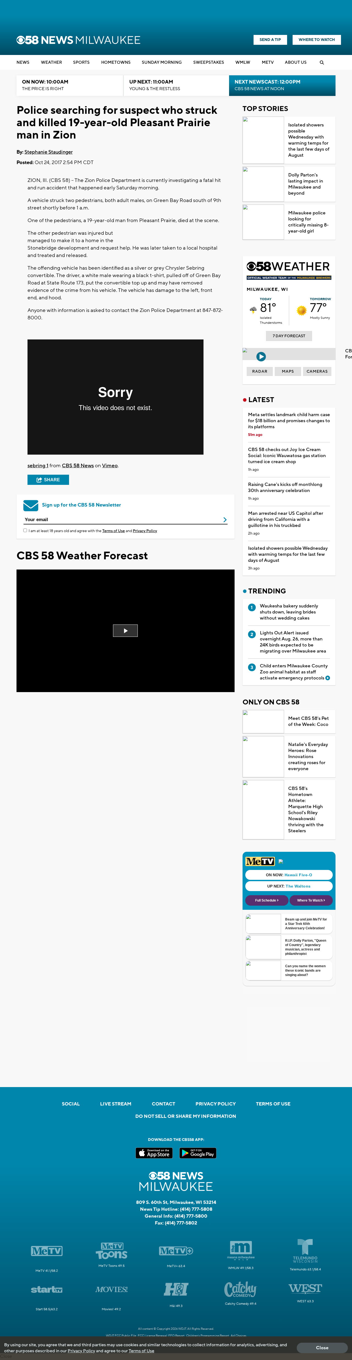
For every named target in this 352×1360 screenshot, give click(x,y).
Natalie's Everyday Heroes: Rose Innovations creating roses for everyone (308, 757)
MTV (268, 62)
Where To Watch (317, 39)
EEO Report (176, 1336)
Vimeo (110, 465)
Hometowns (116, 62)
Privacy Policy (145, 531)
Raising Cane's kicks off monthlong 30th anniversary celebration (285, 488)
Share (52, 479)
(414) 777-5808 (196, 1209)
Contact (163, 1104)
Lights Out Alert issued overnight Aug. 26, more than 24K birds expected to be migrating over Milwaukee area (293, 642)
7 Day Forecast (289, 336)
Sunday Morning (162, 62)
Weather (51, 62)
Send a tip (270, 39)
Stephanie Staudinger (48, 152)
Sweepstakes (208, 62)
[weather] (253, 310)
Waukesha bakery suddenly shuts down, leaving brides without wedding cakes (289, 612)
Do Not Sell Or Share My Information (185, 1116)
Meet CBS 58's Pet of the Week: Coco (308, 721)
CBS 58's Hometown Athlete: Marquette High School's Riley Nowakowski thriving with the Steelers (306, 810)
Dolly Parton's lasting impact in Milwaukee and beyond (305, 184)
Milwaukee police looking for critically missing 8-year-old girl (308, 222)
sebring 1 (38, 465)
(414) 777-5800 (190, 1216)
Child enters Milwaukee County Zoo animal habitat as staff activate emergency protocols (294, 672)
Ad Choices (238, 1336)
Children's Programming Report (207, 1336)
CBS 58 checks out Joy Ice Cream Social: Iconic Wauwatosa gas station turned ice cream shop (287, 456)
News (22, 62)
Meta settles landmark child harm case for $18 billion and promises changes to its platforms (289, 421)
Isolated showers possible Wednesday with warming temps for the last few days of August (308, 140)
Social (71, 1104)
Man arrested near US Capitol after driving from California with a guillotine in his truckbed (285, 519)
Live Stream (115, 1104)
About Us (296, 62)
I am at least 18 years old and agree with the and (93, 531)
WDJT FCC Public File (121, 1336)
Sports (81, 62)
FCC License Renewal (152, 1336)
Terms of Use (113, 531)
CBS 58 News (78, 465)
